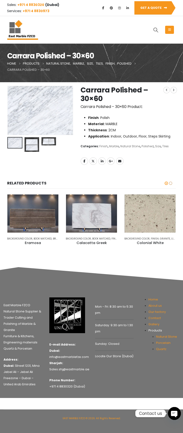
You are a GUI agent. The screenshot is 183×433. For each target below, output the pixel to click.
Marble (114, 146)
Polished (148, 146)
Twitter (93, 161)
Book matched (43, 238)
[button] (156, 30)
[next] (173, 90)
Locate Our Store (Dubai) (114, 356)
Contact (154, 318)
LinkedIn (102, 161)
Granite (165, 238)
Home (153, 299)
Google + (111, 161)
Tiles (165, 146)
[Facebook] (103, 8)
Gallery (153, 324)
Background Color (19, 238)
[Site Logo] (22, 30)
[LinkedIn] (127, 8)
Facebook (84, 161)
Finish (103, 146)
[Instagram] (119, 8)
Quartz (161, 349)
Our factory (157, 312)
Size (158, 146)
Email (120, 161)
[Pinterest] (111, 8)
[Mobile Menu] (169, 30)
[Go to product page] (32, 213)
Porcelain (163, 343)
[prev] (166, 90)
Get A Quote (151, 8)
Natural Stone (130, 146)
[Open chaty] (174, 413)
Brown (57, 238)
